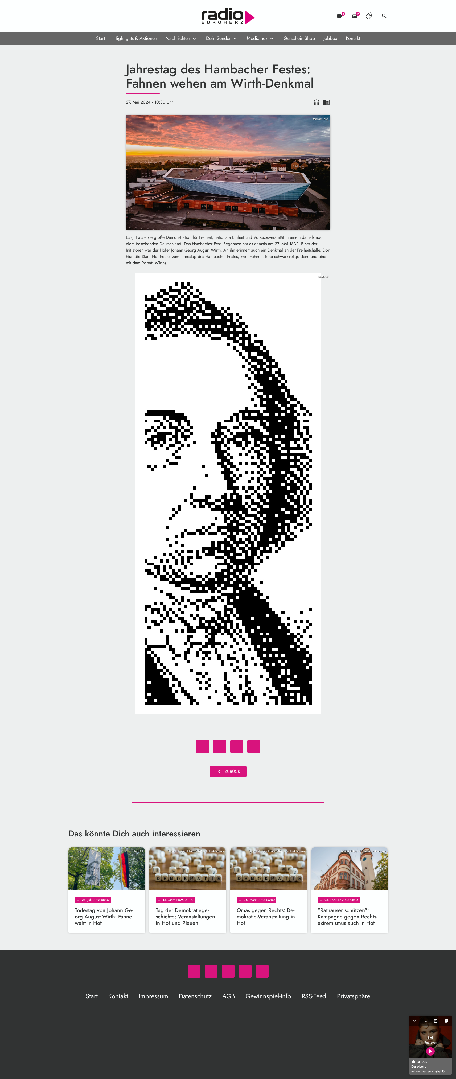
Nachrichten (178, 38)
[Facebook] (84, 16)
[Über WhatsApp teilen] (236, 746)
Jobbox (330, 38)
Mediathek (257, 38)
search (384, 16)
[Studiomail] (105, 16)
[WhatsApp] (73, 16)
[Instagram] (95, 16)
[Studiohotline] (116, 16)
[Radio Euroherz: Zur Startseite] (228, 16)
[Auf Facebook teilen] (202, 746)
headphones (316, 102)
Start (100, 38)
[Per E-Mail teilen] (253, 746)
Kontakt (353, 38)
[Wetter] (369, 16)
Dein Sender (218, 38)
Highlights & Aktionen (135, 38)
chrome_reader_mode (326, 102)
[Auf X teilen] (219, 746)
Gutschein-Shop (299, 38)
